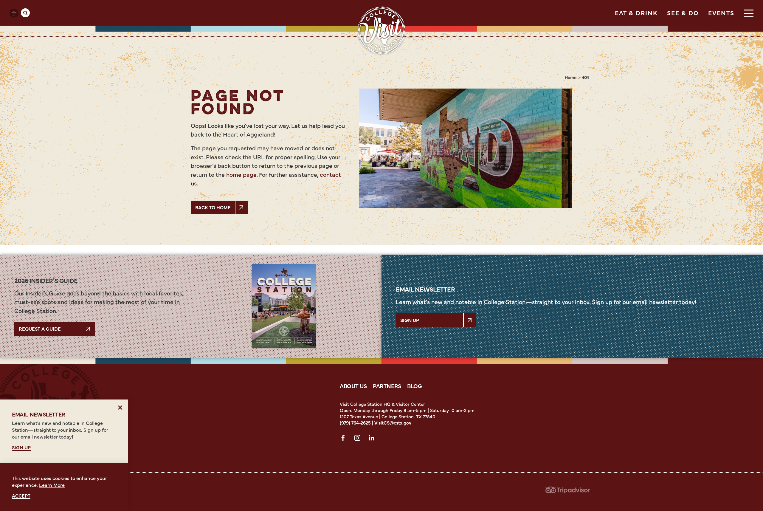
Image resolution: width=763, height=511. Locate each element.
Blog (414, 386)
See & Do (683, 13)
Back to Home (213, 207)
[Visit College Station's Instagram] (359, 439)
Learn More (52, 484)
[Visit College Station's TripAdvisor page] (567, 491)
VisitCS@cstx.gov (392, 422)
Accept (21, 495)
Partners (387, 386)
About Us (353, 386)
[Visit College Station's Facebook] (344, 439)
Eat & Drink (636, 13)
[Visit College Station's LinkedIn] (373, 439)
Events (721, 13)
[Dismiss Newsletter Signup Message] (120, 407)
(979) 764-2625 (355, 422)
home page (241, 174)
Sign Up (409, 320)
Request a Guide (40, 328)
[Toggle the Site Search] (25, 12)
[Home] (381, 30)
